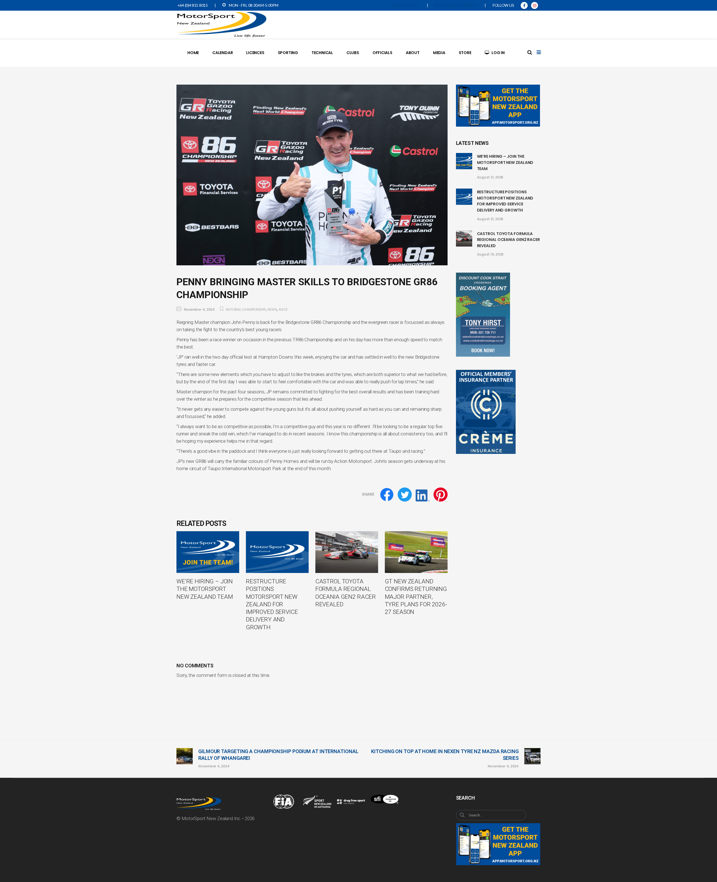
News (272, 309)
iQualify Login (406, 5)
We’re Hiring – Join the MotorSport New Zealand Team (505, 162)
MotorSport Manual (456, 5)
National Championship (245, 309)
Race (283, 309)
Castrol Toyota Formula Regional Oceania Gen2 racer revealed (508, 240)
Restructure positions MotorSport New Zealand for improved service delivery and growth (505, 201)
